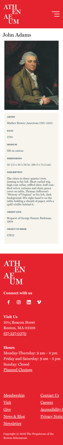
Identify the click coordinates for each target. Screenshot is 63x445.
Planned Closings (18, 369)
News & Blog (14, 416)
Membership (14, 395)
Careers (46, 402)
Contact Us (49, 395)
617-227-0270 (15, 333)
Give (7, 409)
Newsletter (13, 423)
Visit (7, 402)
